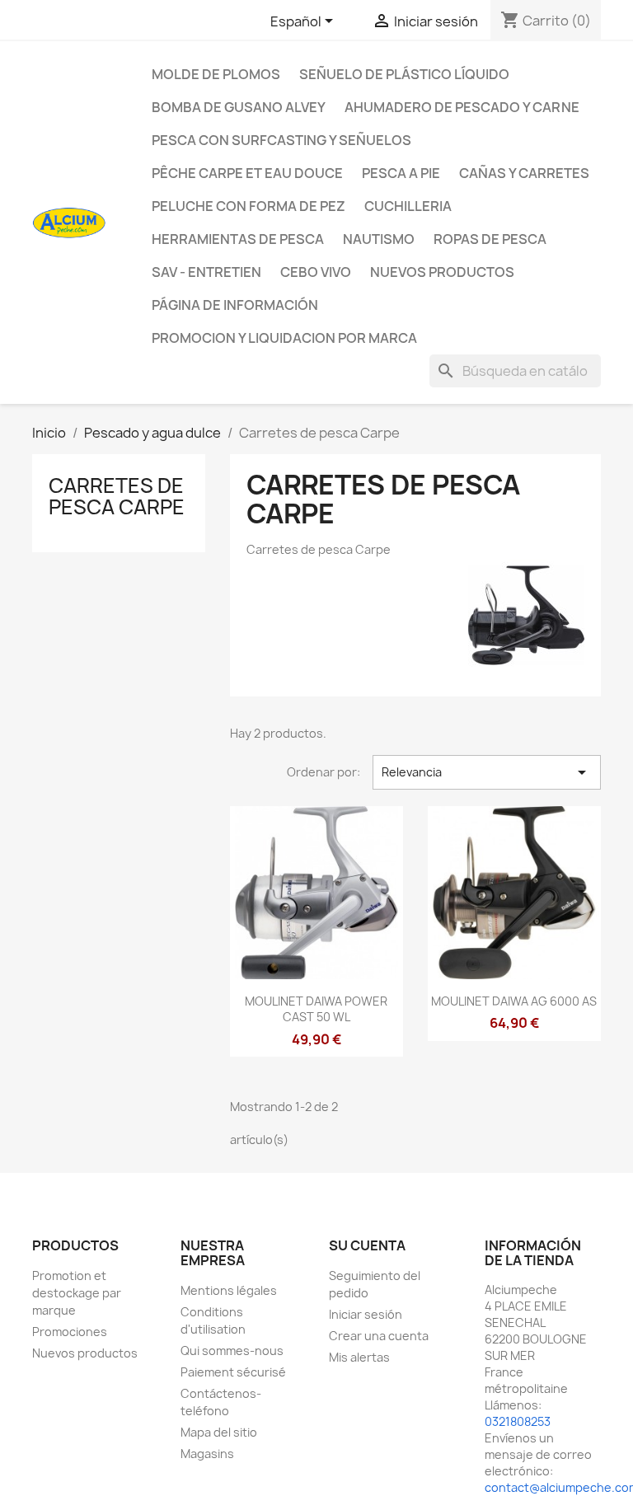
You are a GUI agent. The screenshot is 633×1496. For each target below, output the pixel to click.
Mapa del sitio (219, 1432)
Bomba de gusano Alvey (239, 107)
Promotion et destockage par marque (76, 1293)
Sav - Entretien (206, 272)
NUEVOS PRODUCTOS (442, 272)
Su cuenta (367, 1245)
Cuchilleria (408, 206)
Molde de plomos (216, 74)
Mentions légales (229, 1290)
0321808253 (518, 1421)
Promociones (69, 1331)
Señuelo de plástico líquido (404, 74)
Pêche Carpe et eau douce (247, 173)
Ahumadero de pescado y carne (462, 107)
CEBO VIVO (315, 272)
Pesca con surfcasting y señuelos (281, 140)
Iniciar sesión (365, 1314)
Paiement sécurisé (233, 1372)
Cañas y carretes (524, 173)
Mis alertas (359, 1357)
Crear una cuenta (379, 1336)
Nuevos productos (85, 1353)
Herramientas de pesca (238, 239)
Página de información (235, 305)
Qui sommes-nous (232, 1350)
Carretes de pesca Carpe (117, 496)
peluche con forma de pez (248, 206)
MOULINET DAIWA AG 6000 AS (514, 1001)
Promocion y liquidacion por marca (284, 338)
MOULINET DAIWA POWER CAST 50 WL (316, 1009)
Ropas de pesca (490, 239)
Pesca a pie (401, 173)
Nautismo (379, 239)
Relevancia (487, 772)
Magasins (207, 1453)
